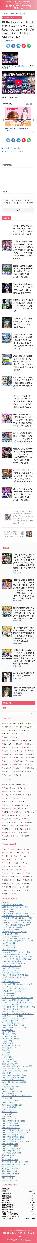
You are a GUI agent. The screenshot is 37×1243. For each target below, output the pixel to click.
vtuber (6, 151)
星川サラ (26, 819)
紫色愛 (27, 887)
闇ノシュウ (16, 836)
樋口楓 (6, 826)
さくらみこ (19, 727)
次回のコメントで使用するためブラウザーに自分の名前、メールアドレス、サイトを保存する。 (18, 202)
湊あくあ (31, 761)
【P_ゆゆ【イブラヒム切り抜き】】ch (16, 66)
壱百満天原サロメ (26, 815)
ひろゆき (7, 866)
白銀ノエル (19, 768)
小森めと (18, 880)
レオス (23, 802)
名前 (5, 192)
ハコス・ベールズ (19, 734)
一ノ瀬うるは (17, 876)
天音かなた (7, 751)
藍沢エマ (7, 894)
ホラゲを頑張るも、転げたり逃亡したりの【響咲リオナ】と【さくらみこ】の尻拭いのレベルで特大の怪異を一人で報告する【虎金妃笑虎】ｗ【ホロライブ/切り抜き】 (24, 563)
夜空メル (7, 747)
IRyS (29, 723)
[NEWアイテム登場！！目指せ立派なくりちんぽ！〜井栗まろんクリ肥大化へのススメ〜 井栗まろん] (18, 117)
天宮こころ (7, 819)
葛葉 (15, 832)
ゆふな (6, 870)
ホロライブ (7, 737)
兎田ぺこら (7, 744)
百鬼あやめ (30, 768)
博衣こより (19, 744)
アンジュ (22, 788)
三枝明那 (17, 805)
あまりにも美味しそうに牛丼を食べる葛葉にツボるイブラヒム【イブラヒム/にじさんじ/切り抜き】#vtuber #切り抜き (23, 475)
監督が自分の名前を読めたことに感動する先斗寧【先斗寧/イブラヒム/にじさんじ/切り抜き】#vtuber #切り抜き (23, 271)
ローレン (7, 805)
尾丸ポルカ (20, 754)
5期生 (6, 723)
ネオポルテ (17, 873)
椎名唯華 (29, 822)
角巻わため (19, 771)
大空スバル (27, 747)
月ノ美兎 (7, 822)
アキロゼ (17, 730)
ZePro (6, 852)
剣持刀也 (7, 812)
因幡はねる (7, 880)
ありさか (26, 852)
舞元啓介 (7, 832)
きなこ (24, 856)
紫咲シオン (7, 771)
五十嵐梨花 (7, 808)
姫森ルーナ (19, 751)
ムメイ (17, 737)
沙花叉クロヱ (19, 761)
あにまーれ (15, 852)
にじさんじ (12, 151)
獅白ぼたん (19, 764)
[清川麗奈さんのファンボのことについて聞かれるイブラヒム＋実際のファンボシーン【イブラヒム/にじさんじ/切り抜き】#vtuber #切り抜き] (18, 46)
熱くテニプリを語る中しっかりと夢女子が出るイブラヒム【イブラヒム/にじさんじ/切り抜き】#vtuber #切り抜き (23, 494)
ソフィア (21, 795)
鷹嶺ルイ (18, 775)
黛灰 (5, 839)
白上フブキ (7, 768)
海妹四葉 (15, 826)
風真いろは (7, 775)
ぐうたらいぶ (8, 859)
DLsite (29, 104)
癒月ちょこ (30, 764)
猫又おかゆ (7, 764)
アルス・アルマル (10, 788)
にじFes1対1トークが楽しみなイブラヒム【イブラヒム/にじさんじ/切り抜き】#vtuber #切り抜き (23, 382)
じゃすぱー (7, 863)
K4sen (12, 849)
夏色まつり (30, 744)
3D (5, 849)
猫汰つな (17, 883)
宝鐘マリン (30, 751)
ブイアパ (28, 873)
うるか (6, 856)
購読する (8, 703)
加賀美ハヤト (18, 812)
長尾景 (6, 836)
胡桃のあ (7, 890)
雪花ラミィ (30, 771)
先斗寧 (17, 808)
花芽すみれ (17, 890)
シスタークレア (9, 795)
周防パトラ (28, 876)
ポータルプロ (9, 130)
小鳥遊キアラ (8, 754)
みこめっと (17, 866)
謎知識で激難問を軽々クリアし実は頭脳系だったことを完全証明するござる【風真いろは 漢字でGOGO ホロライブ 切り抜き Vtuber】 (24, 613)
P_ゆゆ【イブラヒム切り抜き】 (12, 148)
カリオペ (7, 734)
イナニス (26, 730)
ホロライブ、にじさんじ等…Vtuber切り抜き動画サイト (18, 1230)
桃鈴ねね (31, 758)
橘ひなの (7, 883)
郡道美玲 (24, 832)
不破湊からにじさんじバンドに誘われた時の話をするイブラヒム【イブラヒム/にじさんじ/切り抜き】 (23, 305)
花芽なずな (28, 890)
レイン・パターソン (10, 802)
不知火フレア (27, 740)
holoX (22, 723)
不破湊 (26, 805)
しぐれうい (20, 859)
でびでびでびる (16, 784)
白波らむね (27, 883)
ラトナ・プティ (20, 798)
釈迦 (15, 894)
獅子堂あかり (8, 829)
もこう (27, 866)
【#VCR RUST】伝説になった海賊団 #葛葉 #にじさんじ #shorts (24, 690)
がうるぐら (7, 727)
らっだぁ (15, 870)
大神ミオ (17, 747)
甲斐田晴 (20, 829)
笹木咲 (29, 829)
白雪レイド (7, 887)
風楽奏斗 (26, 836)
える (5, 784)
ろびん (24, 870)
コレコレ (7, 873)
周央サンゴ (13, 815)
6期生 (14, 723)
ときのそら (30, 727)
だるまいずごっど (21, 863)
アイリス (7, 730)
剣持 (25, 808)
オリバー (18, 791)
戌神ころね (7, 758)
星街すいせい (19, 758)
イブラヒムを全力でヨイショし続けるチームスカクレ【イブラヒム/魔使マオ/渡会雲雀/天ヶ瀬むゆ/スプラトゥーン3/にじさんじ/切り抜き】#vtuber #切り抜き (23, 249)
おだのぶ (15, 856)
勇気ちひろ (30, 812)
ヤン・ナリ (7, 798)
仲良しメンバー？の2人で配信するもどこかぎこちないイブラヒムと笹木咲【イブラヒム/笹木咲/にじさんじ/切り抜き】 (23, 420)
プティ (30, 795)
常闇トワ (31, 754)
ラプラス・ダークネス (11, 740)
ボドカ (6, 876)
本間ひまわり (18, 822)
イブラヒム (19, 151)
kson (20, 849)
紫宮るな (18, 887)
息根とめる (28, 880)
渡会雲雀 (25, 826)
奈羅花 (17, 819)
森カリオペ (7, 761)
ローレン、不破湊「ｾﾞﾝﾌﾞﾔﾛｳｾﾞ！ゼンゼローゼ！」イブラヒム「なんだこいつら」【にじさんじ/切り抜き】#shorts (23, 401)
